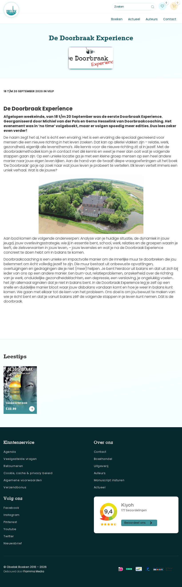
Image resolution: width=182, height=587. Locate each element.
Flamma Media (33, 571)
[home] (11, 10)
